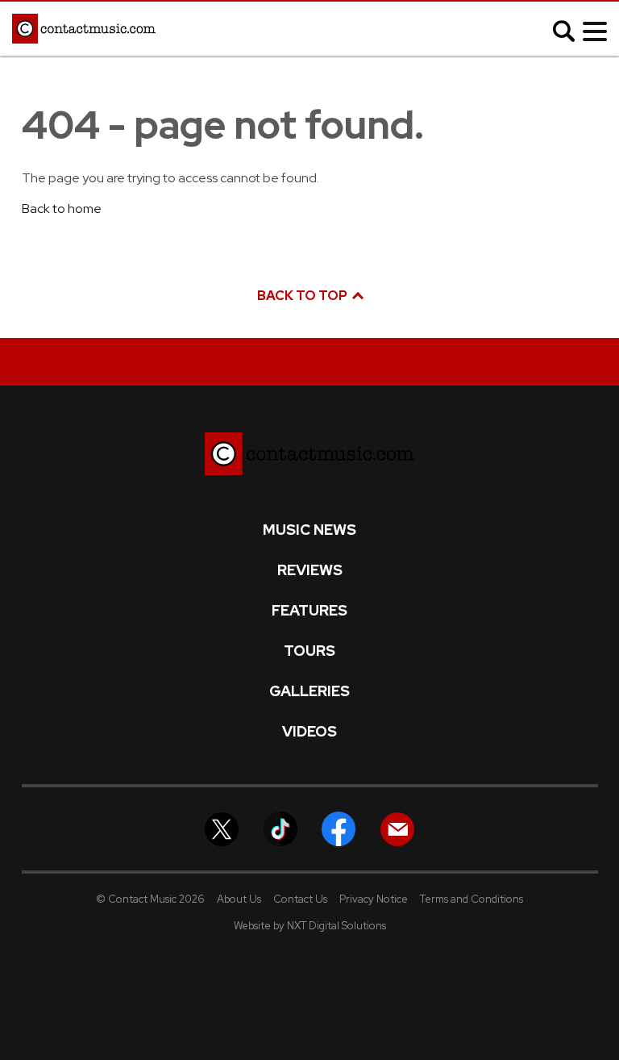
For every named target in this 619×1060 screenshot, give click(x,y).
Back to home (62, 208)
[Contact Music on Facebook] (338, 828)
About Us (239, 899)
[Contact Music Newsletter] (397, 828)
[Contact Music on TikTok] (280, 828)
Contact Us (300, 899)
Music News (309, 530)
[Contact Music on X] (222, 828)
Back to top (303, 295)
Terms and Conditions (471, 899)
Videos (309, 731)
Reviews (310, 570)
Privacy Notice (373, 899)
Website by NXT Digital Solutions (310, 926)
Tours (309, 651)
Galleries (309, 691)
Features (309, 610)
